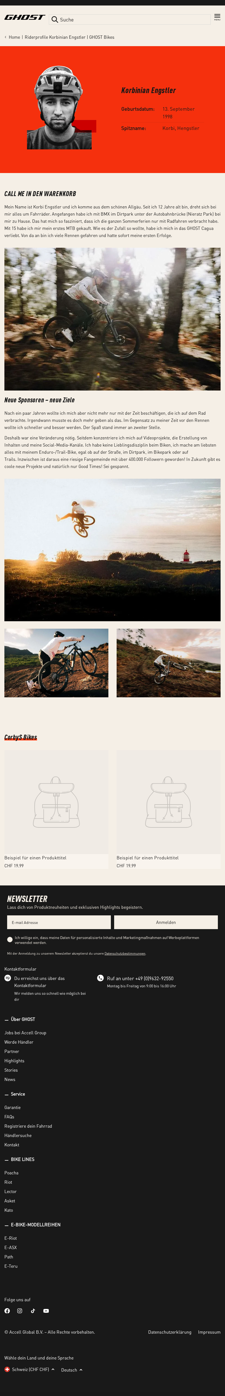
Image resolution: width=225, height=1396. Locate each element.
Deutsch (69, 1370)
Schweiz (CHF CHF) (30, 1369)
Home (14, 37)
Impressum (209, 1332)
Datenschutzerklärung (170, 1332)
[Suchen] (55, 19)
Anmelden (166, 922)
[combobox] (130, 19)
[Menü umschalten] (217, 17)
